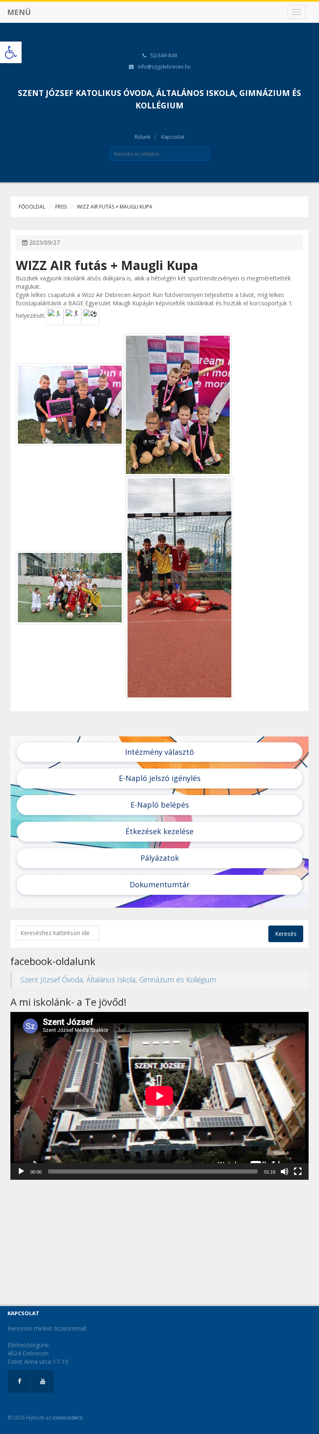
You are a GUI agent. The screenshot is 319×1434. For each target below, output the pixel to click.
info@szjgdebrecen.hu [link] (164, 66)
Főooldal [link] (32, 206)
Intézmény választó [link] (159, 752)
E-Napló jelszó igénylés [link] (160, 778)
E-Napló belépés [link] (159, 805)
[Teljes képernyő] (298, 1171)
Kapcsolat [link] (172, 136)
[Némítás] (284, 1171)
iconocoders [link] (67, 1417)
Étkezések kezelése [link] (159, 831)
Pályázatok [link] (159, 858)
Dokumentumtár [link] (160, 884)
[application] (159, 1096)
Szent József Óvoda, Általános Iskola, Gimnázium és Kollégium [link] (118, 980)
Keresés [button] (286, 934)
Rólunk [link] (142, 136)
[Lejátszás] (21, 1171)
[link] (11, 52)
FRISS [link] (61, 206)
